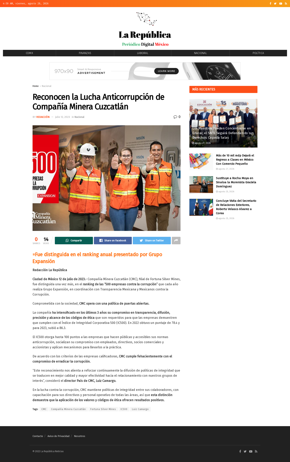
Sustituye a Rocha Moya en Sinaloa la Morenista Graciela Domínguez (236, 182)
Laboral (142, 53)
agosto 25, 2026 (226, 191)
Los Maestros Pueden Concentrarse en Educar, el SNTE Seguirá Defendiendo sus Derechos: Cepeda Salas (223, 133)
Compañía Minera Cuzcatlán (68, 409)
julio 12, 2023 (62, 116)
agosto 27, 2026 (202, 143)
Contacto (38, 436)
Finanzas (85, 53)
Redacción (43, 116)
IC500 (124, 409)
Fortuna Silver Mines (103, 409)
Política (258, 53)
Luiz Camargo (140, 409)
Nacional (200, 53)
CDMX (29, 53)
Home (36, 86)
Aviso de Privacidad (58, 436)
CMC (44, 409)
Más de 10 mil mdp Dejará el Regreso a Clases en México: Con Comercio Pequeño (235, 159)
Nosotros (79, 436)
